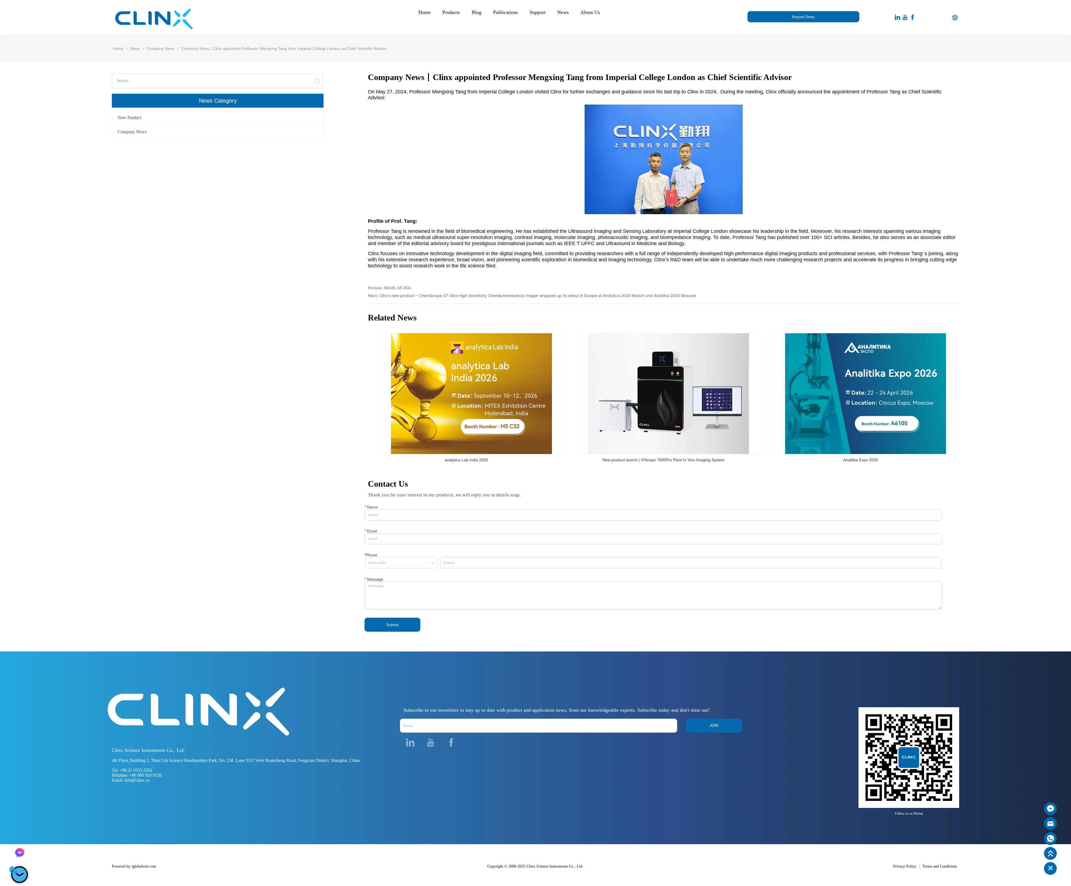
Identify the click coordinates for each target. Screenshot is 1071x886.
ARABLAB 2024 (397, 288)
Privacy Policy (904, 866)
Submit (392, 624)
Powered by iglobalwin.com (134, 866)
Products (451, 12)
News (563, 12)
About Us (590, 12)
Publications (505, 12)
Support (538, 12)
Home (424, 12)
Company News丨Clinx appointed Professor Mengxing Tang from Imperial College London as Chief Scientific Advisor (284, 48)
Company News (161, 48)
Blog (476, 12)
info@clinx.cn (136, 780)
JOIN (714, 725)
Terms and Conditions (939, 866)
